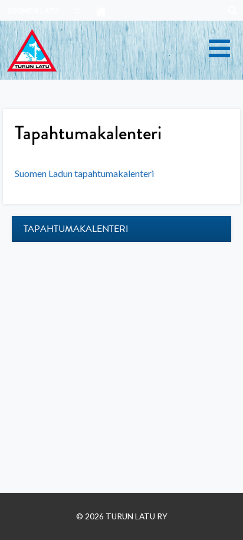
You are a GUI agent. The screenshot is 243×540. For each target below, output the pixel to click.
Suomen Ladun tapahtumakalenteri (84, 173)
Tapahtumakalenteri (76, 229)
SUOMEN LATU (32, 11)
